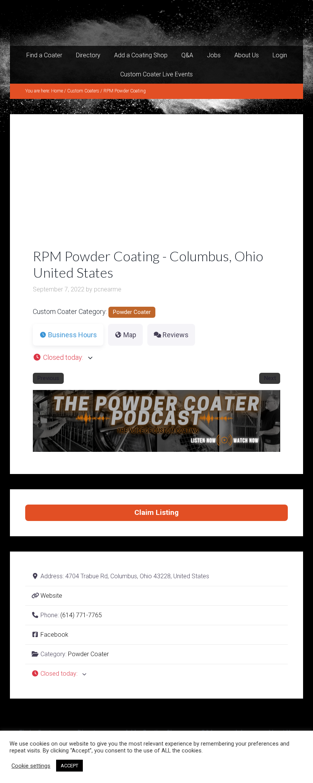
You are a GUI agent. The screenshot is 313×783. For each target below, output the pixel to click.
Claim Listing (156, 512)
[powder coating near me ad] (175, 449)
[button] (156, 357)
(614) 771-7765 (81, 615)
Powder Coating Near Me (156, 23)
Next (270, 378)
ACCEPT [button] (69, 765)
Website (51, 595)
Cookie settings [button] (30, 765)
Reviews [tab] (176, 335)
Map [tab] (129, 335)
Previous (48, 378)
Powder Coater (132, 312)
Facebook (54, 634)
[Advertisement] (156, 190)
